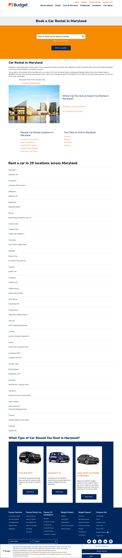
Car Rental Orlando (49, 531)
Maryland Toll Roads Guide (31, 83)
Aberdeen (12, 170)
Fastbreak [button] (85, 5)
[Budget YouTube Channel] (100, 541)
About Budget (99, 516)
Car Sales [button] (107, 5)
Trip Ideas (46, 518)
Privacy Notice (100, 529)
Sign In (77, 2)
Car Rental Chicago (49, 528)
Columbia (12, 240)
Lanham (12, 331)
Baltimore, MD (13, 196)
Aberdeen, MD (13, 175)
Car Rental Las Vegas (49, 521)
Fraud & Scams (82, 532)
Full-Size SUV (26, 472)
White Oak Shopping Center (18, 409)
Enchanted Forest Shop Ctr (17, 261)
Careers (98, 519)
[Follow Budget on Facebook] (95, 541)
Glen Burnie (13, 299)
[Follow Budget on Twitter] (89, 541)
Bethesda (67, 145)
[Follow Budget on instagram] (111, 541)
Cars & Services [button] (70, 5)
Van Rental (29, 532)
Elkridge (12, 251)
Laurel (11, 342)
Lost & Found (99, 535)
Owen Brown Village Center (18, 245)
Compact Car (54, 472)
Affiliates (63, 516)
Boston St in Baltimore (27, 142)
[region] (61, 551)
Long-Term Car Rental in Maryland (88, 474)
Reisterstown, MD (14, 374)
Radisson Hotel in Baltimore (29, 148)
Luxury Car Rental (30, 516)
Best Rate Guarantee (84, 519)
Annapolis (67, 136)
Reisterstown (14, 369)
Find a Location (61, 48)
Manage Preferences (101, 532)
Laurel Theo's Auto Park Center (18, 347)
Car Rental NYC (48, 525)
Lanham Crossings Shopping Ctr (19, 336)
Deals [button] (58, 5)
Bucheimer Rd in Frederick (28, 145)
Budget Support (84, 512)
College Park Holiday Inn (16, 234)
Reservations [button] (47, 5)
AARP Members (65, 522)
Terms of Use (99, 525)
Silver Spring (68, 142)
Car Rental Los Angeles (50, 534)
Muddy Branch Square (16, 293)
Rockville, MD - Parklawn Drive (18, 385)
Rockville (12, 380)
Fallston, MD (13, 271)
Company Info (101, 512)
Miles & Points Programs (67, 525)
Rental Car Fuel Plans (84, 525)
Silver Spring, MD (14, 406)
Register (84, 2)
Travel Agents (64, 519)
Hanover (12, 321)
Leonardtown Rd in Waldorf (29, 139)
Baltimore (67, 139)
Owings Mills (14, 364)
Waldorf (12, 426)
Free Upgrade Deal (13, 522)
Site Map (81, 529)
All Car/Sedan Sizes (31, 522)
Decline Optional (102, 551)
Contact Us (81, 516)
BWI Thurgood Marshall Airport (72, 111)
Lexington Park (14, 353)
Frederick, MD (13, 282)
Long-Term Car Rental (14, 516)
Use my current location (62, 41)
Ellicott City (13, 256)
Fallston (12, 267)
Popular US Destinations (48, 513)
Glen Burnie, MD (14, 304)
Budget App (12, 529)
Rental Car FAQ (13, 525)
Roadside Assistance (84, 522)
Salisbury (12, 391)
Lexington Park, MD (15, 358)
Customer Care (107, 2)
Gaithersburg (14, 288)
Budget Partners (67, 512)
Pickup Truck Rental (31, 525)
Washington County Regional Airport (74, 107)
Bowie (11, 213)
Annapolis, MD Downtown (17, 185)
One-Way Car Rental (14, 519)
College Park (13, 229)
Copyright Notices (100, 522)
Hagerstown (13, 310)
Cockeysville (13, 224)
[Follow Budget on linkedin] (105, 541)
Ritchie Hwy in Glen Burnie (29, 151)
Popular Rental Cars (34, 512)
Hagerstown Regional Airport (18, 315)
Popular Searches (15, 512)
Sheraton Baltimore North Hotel (19, 420)
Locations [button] (96, 5)
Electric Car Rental (31, 519)
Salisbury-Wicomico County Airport (20, 395)
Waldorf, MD (13, 431)
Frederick (12, 278)
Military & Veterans (66, 529)
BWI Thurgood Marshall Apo (18, 325)
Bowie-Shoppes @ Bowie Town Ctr (20, 218)
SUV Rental (29, 529)
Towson (12, 415)
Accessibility (82, 535)
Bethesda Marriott (14, 207)
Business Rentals (94, 2)
